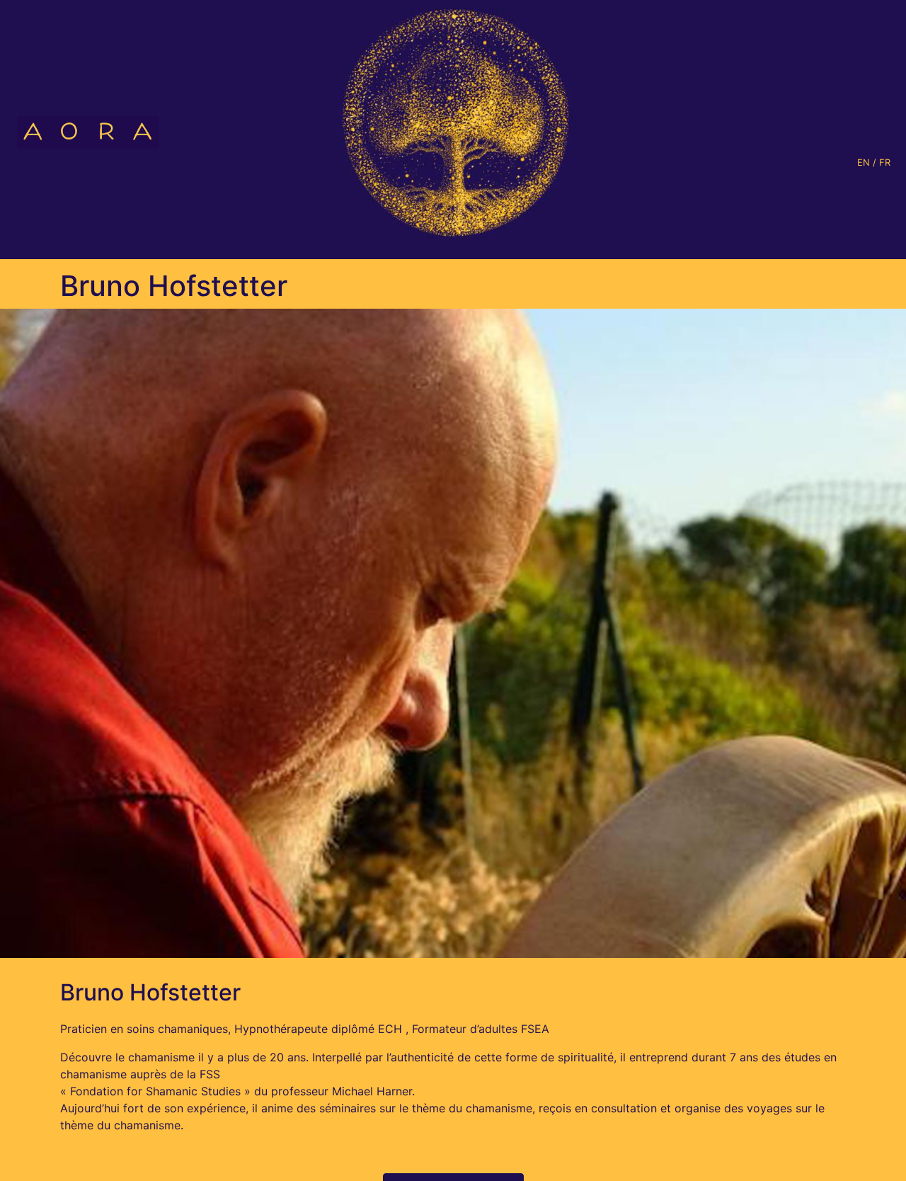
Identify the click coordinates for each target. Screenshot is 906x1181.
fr (884, 162)
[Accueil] (82, 129)
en (863, 162)
